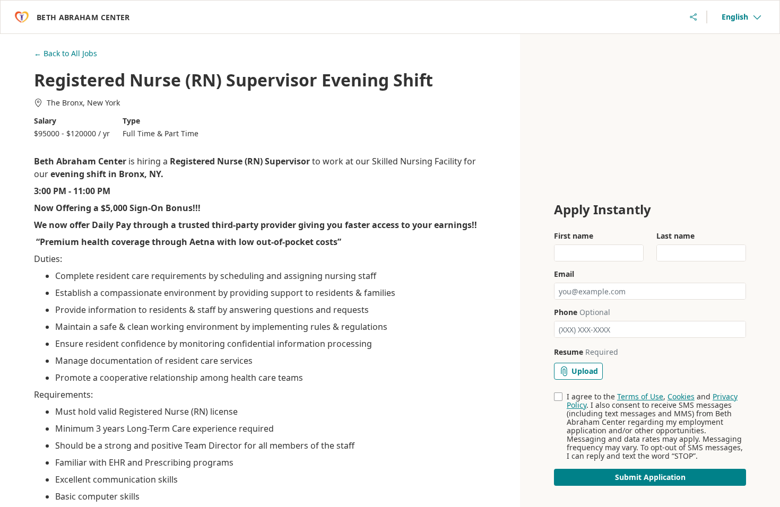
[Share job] (693, 17)
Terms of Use (640, 396)
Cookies (681, 396)
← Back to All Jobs (65, 53)
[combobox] (741, 16)
